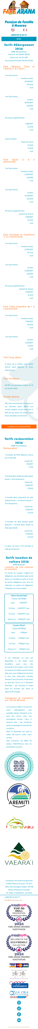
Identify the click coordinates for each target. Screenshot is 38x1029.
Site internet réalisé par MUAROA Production (19, 1027)
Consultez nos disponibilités (19, 426)
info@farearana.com (13, 900)
